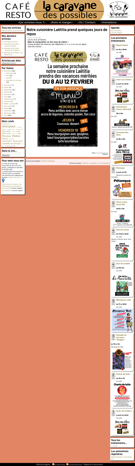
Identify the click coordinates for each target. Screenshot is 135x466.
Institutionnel (9, 99)
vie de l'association (10, 146)
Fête (7, 75)
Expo (18, 131)
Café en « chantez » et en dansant (96, 163)
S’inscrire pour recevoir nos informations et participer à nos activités (12, 186)
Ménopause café (123, 300)
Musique (6, 136)
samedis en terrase (11, 143)
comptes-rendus (11, 129)
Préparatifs (11, 139)
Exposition (7, 94)
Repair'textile (122, 45)
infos (6, 97)
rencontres (8, 111)
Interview (7, 101)
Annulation (8, 85)
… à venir (114, 446)
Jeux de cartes (122, 230)
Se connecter (6, 190)
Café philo (10, 73)
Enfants (7, 92)
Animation (7, 71)
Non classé (8, 106)
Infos (9, 133)
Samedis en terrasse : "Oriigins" (121, 337)
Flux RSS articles (59, 465)
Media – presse (9, 104)
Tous (5, 115)
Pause (6, 108)
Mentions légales (43, 464)
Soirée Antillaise (48, 161)
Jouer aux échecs (124, 80)
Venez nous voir (14, 177)
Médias (16, 136)
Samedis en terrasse (13, 80)
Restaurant (8, 113)
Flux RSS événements (75, 465)
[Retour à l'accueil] (67, 10)
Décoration (8, 90)
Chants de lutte (123, 374)
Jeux (7, 78)
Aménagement (6, 124)
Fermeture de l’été (10, 42)
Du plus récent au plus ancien (12, 31)
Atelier (6, 87)
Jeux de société (123, 263)
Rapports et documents (93, 464)
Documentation (19, 129)
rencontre (7, 141)
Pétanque (120, 168)
